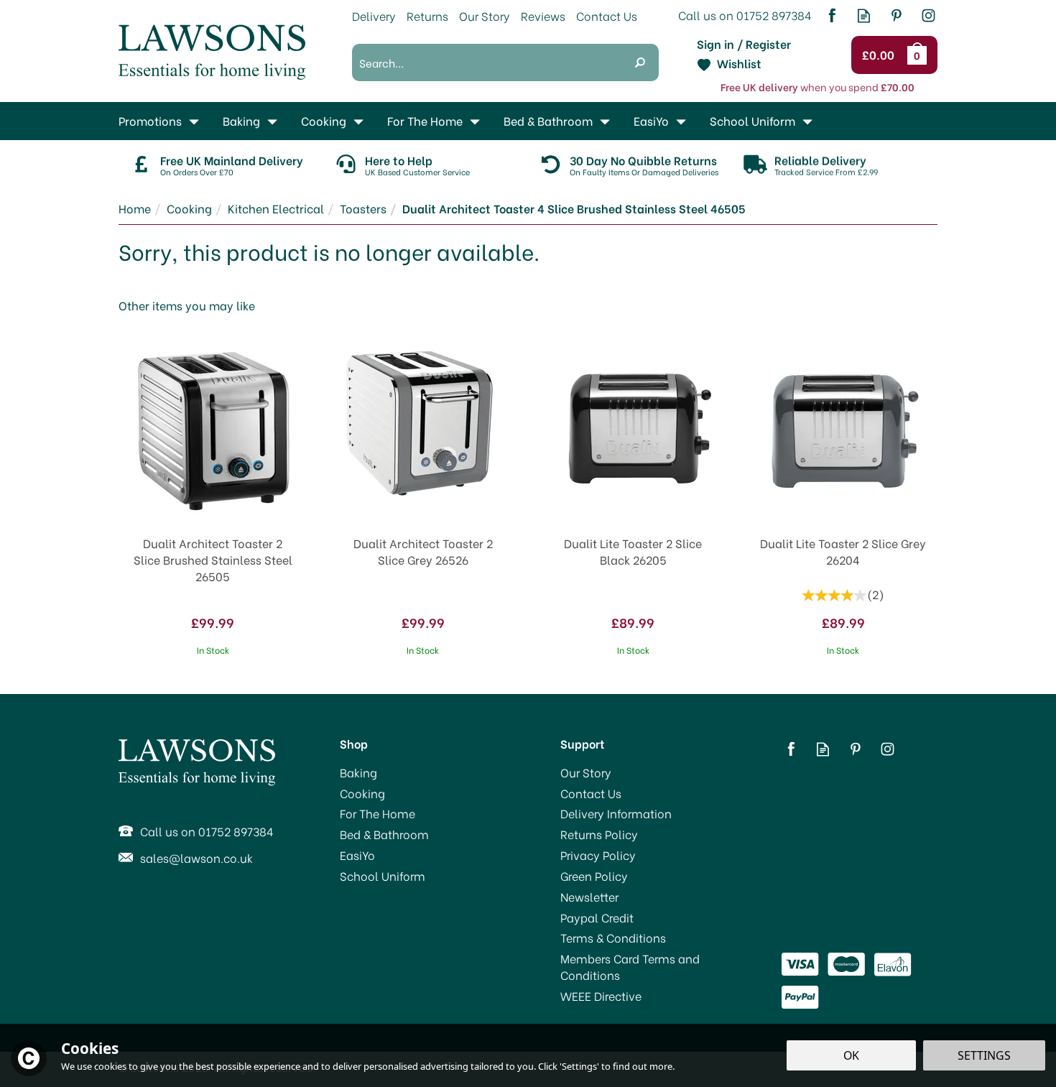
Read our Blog (864, 15)
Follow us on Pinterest (896, 15)
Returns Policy (599, 834)
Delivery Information (616, 813)
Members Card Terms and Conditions (630, 966)
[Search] (640, 62)
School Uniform (382, 876)
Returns (427, 15)
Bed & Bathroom (384, 834)
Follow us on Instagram (928, 15)
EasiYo (357, 855)
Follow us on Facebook (831, 15)
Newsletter (589, 897)
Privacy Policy (598, 855)
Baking (358, 772)
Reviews (543, 15)
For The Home (377, 813)
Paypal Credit (597, 917)
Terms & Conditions (613, 937)
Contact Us (590, 793)
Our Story (585, 772)
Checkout (880, 55)
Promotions (150, 120)
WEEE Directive (601, 996)
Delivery (374, 15)
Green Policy (594, 876)
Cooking (362, 793)
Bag (919, 54)
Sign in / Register (744, 44)
